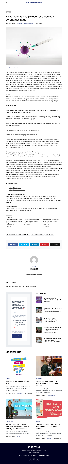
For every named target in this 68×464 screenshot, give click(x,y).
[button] (7, 2)
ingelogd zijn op (15, 286)
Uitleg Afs (12, 190)
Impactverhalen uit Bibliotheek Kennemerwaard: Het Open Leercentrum (51, 221)
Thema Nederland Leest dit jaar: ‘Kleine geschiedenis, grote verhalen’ (48, 426)
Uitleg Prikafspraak (15, 188)
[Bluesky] (37, 459)
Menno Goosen (34, 269)
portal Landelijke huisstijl (15, 147)
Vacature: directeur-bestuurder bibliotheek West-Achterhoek (51, 320)
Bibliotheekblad (34, 447)
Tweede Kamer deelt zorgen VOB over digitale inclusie (31, 220)
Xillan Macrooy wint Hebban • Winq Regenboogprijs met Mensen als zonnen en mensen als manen (52, 330)
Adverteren (42, 455)
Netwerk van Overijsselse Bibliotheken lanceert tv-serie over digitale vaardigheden (17, 426)
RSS (47, 455)
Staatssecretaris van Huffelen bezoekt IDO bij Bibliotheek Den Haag (14, 221)
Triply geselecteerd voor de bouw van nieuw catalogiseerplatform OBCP (52, 340)
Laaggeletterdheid (37, 234)
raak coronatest (20, 190)
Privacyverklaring (24, 455)
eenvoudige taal (24, 198)
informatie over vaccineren (45, 196)
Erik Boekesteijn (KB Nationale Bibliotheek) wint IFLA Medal (52, 299)
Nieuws (9, 12)
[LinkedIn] (34, 459)
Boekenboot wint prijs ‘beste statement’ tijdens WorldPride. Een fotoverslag (53, 309)
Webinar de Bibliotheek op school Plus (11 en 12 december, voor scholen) (48, 383)
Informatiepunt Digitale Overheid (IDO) (18, 234)
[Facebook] (30, 459)
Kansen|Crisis (26, 208)
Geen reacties (39, 23)
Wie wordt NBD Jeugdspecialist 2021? (18, 382)
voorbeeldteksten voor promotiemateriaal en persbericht (23, 130)
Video (41, 378)
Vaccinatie (49, 234)
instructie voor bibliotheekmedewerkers (20, 110)
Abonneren (34, 455)
